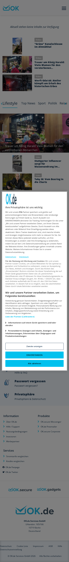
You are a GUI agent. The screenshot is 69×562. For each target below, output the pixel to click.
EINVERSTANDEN (34, 355)
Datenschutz (10, 256)
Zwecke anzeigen (34, 346)
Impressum (24, 256)
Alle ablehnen (34, 363)
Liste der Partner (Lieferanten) (19, 316)
